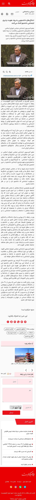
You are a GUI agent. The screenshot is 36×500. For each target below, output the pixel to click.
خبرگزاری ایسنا (25, 310)
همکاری (7, 482)
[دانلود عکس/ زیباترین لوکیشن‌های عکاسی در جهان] (24, 355)
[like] (10, 374)
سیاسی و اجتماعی (28, 12)
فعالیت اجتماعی (9, 329)
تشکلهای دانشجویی (20, 329)
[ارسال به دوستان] (12, 14)
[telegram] (26, 322)
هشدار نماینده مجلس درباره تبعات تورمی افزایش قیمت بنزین (18, 432)
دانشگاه (31, 333)
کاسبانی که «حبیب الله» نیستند (22, 452)
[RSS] (11, 487)
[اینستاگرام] (15, 487)
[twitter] (21, 322)
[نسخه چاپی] (2, 14)
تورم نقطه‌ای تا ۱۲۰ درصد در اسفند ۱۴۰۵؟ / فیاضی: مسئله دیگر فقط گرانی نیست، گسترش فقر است (18, 445)
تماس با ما (13, 482)
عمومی (17, 12)
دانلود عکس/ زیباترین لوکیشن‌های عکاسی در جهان (22, 363)
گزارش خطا (3, 373)
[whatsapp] (17, 322)
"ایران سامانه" (14, 499)
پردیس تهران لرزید (26, 464)
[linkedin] (14, 322)
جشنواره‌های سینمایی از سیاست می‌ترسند (19, 439)
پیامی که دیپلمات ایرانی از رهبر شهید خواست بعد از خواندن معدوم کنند (18, 458)
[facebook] (7, 322)
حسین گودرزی (22, 333)
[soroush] (11, 322)
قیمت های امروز (27, 482)
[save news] (7, 14)
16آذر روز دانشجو (29, 336)
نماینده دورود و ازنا (12, 333)
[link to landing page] (28, 3)
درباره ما (19, 482)
